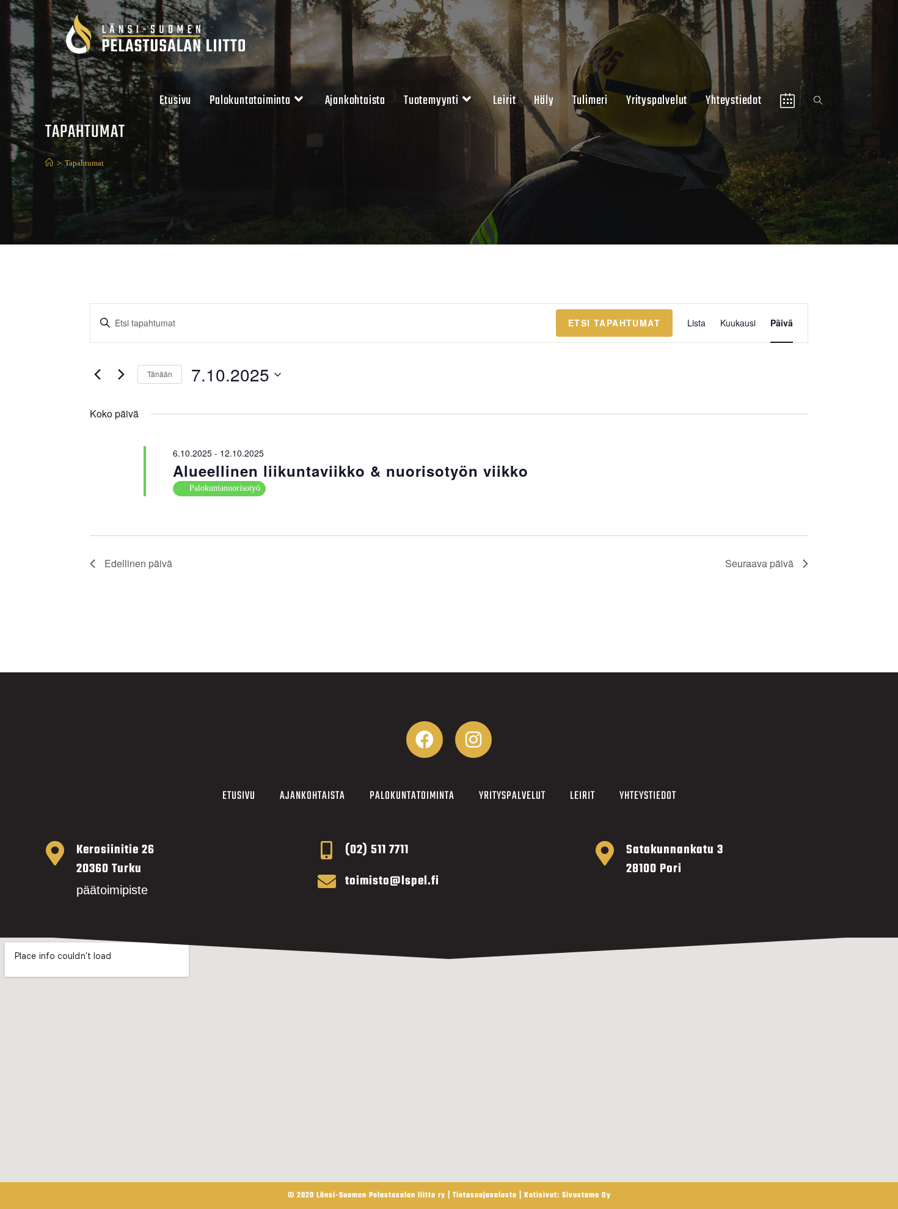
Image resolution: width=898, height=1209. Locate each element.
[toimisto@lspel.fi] (327, 881)
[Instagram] (473, 739)
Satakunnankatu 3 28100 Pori (674, 859)
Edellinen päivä (138, 563)
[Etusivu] (49, 162)
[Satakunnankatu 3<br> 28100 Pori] (605, 853)
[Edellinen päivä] (97, 374)
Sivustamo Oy (586, 1195)
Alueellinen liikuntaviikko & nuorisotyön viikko (350, 470)
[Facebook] (424, 739)
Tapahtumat (84, 162)
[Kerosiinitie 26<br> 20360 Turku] (55, 853)
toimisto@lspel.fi (392, 881)
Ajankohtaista (312, 796)
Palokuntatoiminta (412, 796)
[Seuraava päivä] (121, 374)
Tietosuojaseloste (485, 1195)
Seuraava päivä (759, 563)
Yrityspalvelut (512, 796)
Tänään (159, 374)
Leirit (582, 796)
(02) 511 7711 (377, 849)
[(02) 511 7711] (327, 850)
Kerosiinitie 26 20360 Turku (115, 859)
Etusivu (238, 796)
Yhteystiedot (647, 796)
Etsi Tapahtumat (614, 323)
